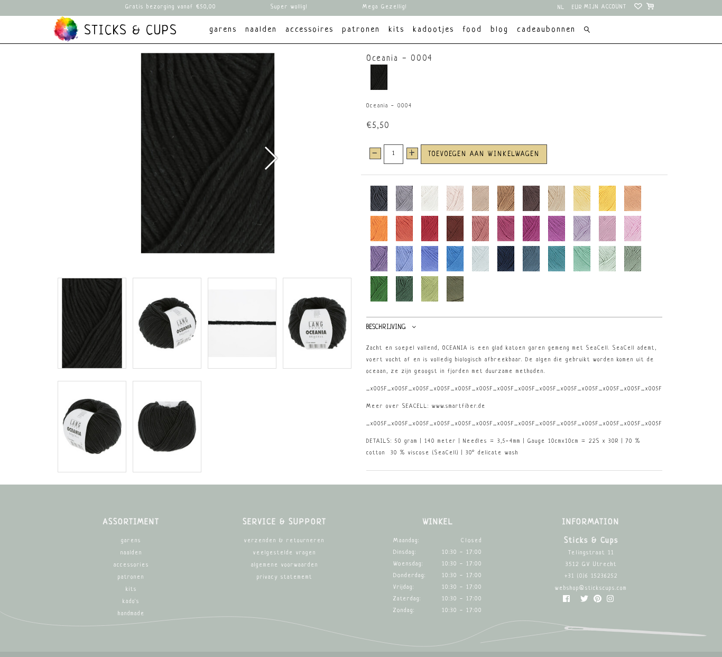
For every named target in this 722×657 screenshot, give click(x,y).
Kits (131, 589)
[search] (587, 30)
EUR (577, 8)
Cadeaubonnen (546, 29)
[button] (270, 158)
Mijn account (605, 7)
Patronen (131, 577)
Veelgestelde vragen (284, 553)
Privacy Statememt (284, 577)
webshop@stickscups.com (591, 588)
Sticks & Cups (128, 31)
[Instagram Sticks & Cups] (610, 601)
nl (561, 8)
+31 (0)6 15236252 (591, 576)
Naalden (131, 553)
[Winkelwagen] (651, 8)
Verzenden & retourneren (284, 541)
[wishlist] (639, 8)
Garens (131, 541)
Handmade (131, 614)
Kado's (131, 602)
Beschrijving (385, 327)
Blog (499, 29)
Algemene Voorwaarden (284, 565)
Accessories (131, 565)
